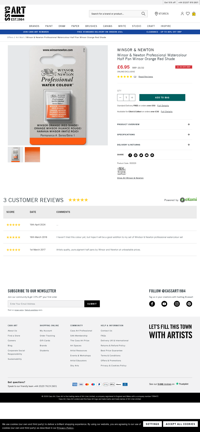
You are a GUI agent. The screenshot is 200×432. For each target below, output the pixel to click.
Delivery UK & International (115, 340)
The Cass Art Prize (79, 340)
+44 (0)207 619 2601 (188, 2)
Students (44, 350)
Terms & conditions (31, 310)
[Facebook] (130, 155)
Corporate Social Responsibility (16, 352)
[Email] (147, 155)
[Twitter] (141, 155)
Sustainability (15, 359)
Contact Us (106, 330)
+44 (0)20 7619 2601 (45, 386)
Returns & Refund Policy (113, 345)
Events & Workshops (80, 355)
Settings (152, 424)
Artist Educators (78, 360)
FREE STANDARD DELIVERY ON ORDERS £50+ (100, 32)
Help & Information (112, 325)
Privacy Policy (65, 428)
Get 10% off (169, 2)
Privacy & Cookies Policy (114, 365)
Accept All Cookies (180, 424)
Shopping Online (49, 325)
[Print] (152, 155)
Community (76, 325)
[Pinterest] (136, 155)
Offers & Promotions (111, 360)
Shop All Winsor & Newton (130, 178)
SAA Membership (79, 335)
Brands (43, 345)
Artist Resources (78, 350)
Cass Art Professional (81, 330)
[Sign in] (182, 13)
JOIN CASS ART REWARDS (36, 32)
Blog (10, 345)
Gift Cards (45, 340)
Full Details (163, 106)
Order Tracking (47, 335)
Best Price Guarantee (111, 350)
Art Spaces (75, 345)
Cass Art (13, 325)
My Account (46, 330)
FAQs (103, 335)
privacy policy (19, 310)
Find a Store (14, 335)
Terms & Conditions (110, 355)
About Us (12, 330)
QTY (119, 90)
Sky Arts (74, 365)
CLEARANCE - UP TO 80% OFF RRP (164, 32)
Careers (12, 340)
